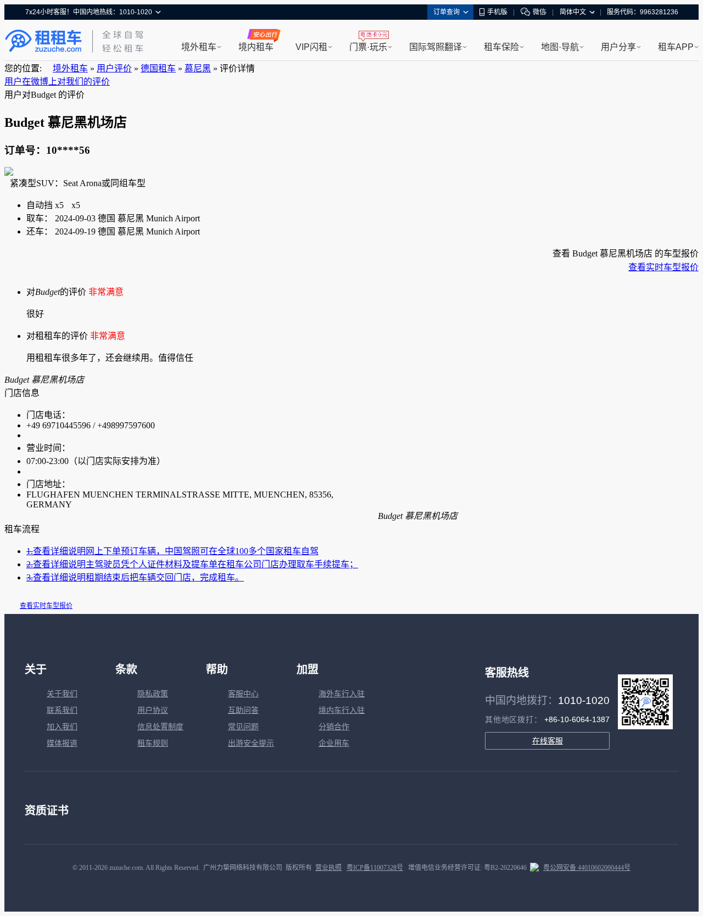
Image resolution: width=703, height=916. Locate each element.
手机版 (497, 12)
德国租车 (158, 68)
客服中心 (243, 694)
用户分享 (618, 47)
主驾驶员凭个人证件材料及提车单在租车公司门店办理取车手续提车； (192, 564)
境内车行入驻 (342, 710)
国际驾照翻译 (435, 47)
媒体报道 (62, 743)
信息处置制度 (160, 727)
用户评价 (114, 68)
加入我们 (62, 727)
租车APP (676, 47)
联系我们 (62, 710)
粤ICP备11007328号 (375, 868)
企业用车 (334, 743)
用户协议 (152, 710)
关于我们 (62, 694)
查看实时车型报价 (663, 267)
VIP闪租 (311, 47)
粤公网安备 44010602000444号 (587, 868)
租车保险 (501, 47)
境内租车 (256, 47)
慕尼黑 (198, 68)
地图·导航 (560, 47)
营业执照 (328, 868)
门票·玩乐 (368, 47)
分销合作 (334, 727)
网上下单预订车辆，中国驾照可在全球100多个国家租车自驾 (172, 551)
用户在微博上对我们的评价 (57, 81)
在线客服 (547, 740)
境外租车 (198, 47)
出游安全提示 (251, 743)
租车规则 (152, 743)
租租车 (43, 41)
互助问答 (243, 710)
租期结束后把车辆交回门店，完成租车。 (135, 577)
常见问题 (243, 727)
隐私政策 (152, 694)
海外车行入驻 (342, 694)
